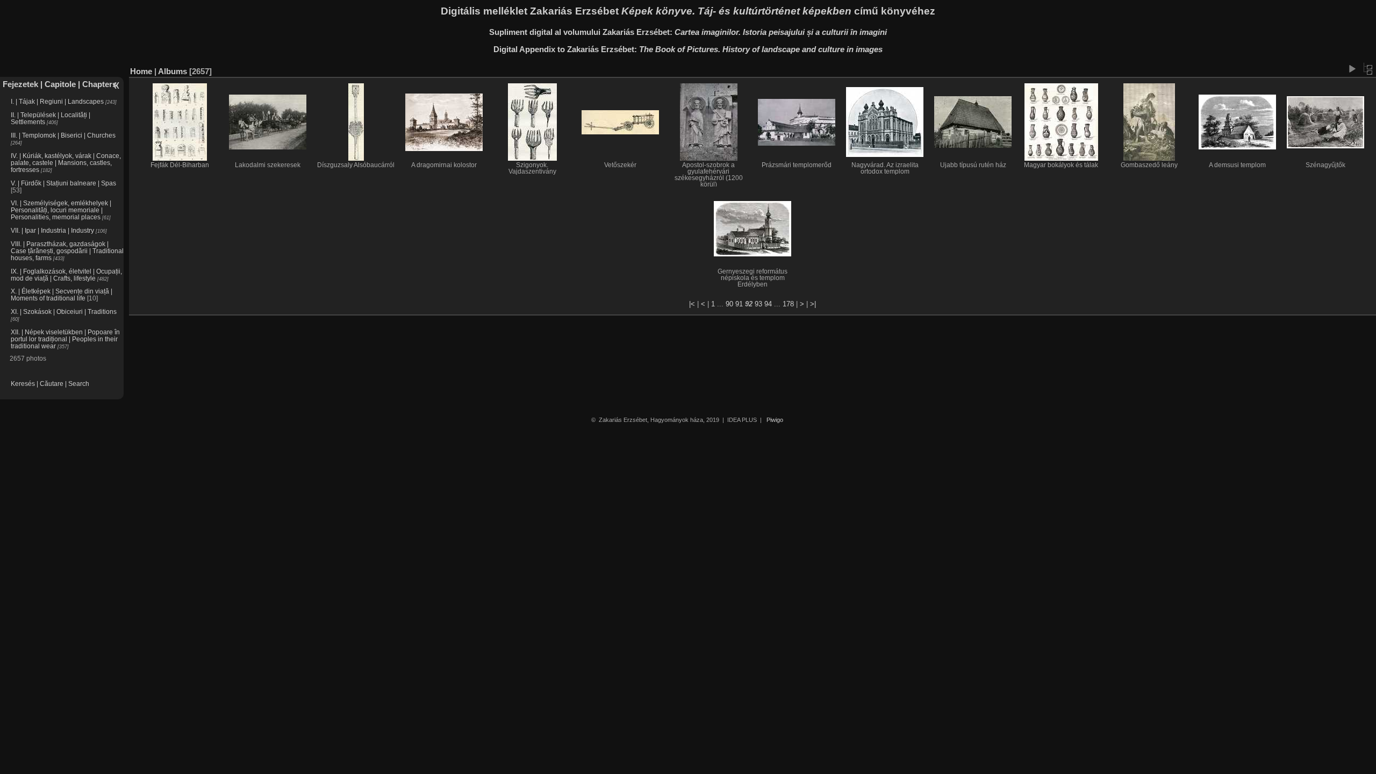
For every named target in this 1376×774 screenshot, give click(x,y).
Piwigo (774, 420)
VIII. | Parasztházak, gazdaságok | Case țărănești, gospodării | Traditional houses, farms (67, 250)
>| (813, 304)
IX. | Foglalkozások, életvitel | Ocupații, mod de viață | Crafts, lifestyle (66, 275)
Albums (172, 71)
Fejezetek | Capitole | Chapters (60, 84)
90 (729, 304)
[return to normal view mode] (1368, 69)
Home (141, 71)
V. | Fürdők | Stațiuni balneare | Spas (63, 183)
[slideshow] (1352, 69)
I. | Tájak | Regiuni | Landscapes (57, 101)
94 (768, 304)
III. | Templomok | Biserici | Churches (63, 135)
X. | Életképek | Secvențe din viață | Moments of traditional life (61, 295)
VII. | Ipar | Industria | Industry (52, 230)
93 (758, 304)
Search (78, 383)
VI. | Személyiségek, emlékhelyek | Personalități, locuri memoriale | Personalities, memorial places (61, 209)
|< (692, 304)
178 (788, 304)
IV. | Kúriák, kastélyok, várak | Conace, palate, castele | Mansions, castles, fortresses (66, 162)
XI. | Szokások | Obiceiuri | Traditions (64, 311)
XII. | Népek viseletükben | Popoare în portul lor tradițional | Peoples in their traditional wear (65, 338)
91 (739, 304)
